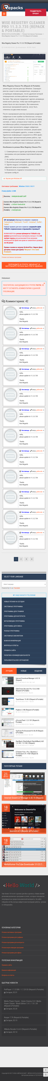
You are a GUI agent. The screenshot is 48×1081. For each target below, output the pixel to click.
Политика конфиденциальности (17, 655)
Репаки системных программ (32, 34)
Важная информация (12, 641)
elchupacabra (21, 47)
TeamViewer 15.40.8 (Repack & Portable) (29, 699)
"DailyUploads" (8, 222)
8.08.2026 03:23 (22, 735)
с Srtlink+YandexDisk (18, 204)
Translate (17, 588)
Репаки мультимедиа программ (13, 948)
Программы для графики (14, 611)
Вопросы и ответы (11, 645)
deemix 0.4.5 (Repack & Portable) (24, 831)
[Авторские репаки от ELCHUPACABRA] (12, 7)
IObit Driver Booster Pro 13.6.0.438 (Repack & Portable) (27, 690)
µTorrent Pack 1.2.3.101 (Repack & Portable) (27, 721)
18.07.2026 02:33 (23, 712)
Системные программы (13, 607)
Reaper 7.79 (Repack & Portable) (16, 1017)
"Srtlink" (6, 224)
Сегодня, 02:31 (11, 992)
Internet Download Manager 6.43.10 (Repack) (28, 679)
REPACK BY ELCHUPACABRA (11, 34)
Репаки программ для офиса (11, 953)
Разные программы (11, 631)
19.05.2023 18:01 (23, 701)
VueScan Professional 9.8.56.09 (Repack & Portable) (29, 732)
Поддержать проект (35, 12)
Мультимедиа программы (14, 621)
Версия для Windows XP (14, 179)
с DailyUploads (16, 210)
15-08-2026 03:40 (9, 47)
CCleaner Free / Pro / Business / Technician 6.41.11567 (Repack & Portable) (27, 754)
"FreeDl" (25, 222)
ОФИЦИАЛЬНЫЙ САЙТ (18, 196)
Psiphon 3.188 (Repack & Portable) (27, 710)
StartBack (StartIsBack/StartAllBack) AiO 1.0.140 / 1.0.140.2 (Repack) (30, 742)
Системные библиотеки (13, 636)
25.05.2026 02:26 (23, 724)
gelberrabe (39, 308)
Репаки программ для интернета (13, 942)
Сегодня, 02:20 (11, 1009)
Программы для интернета (14, 616)
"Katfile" (39, 222)
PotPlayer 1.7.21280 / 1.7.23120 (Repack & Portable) (24, 989)
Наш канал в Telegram (24, 595)
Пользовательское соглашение (16, 660)
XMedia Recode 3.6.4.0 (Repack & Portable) (20, 1029)
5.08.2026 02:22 (22, 693)
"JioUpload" (32, 222)
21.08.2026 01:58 (23, 682)
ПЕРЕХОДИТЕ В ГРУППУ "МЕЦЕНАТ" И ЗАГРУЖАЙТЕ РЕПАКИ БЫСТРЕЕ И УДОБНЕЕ (24, 265)
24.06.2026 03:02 (23, 758)
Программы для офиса (13, 626)
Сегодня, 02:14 (11, 1032)
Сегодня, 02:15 (11, 1020)
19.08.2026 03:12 (23, 745)
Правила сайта (10, 650)
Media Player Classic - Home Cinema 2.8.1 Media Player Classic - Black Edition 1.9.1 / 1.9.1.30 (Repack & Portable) (22, 1003)
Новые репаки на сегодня (14, 602)
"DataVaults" (18, 222)
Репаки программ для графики (12, 937)
